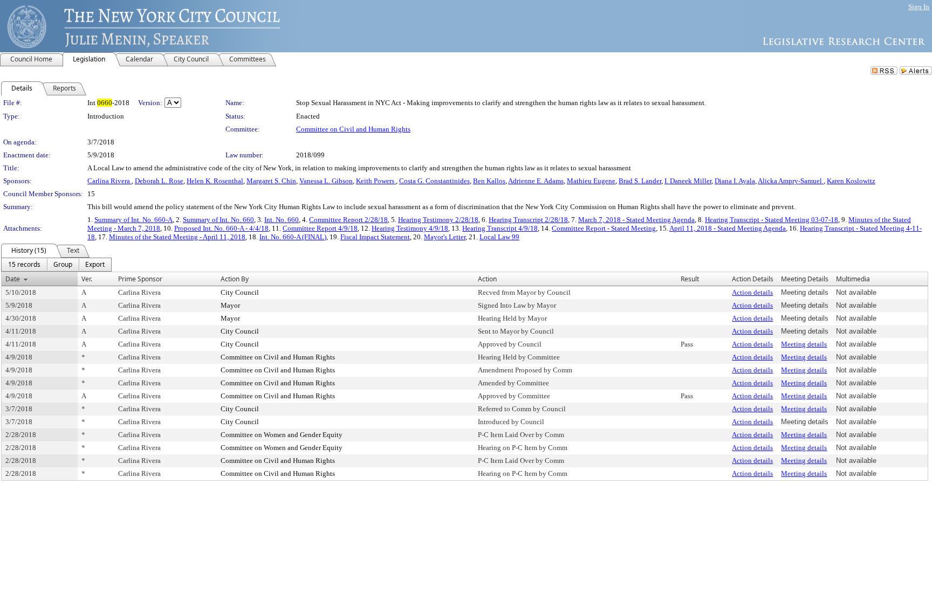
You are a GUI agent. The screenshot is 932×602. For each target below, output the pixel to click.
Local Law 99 (499, 237)
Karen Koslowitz (851, 181)
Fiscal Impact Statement (375, 237)
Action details (752, 292)
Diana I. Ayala (735, 181)
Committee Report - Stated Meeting (604, 228)
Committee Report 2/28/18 (348, 220)
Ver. (86, 278)
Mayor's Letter (444, 237)
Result (690, 278)
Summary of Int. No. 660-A (133, 220)
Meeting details (804, 344)
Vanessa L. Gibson (326, 181)
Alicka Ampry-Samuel (791, 181)
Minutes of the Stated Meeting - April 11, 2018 (177, 237)
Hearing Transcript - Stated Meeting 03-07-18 (771, 220)
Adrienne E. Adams (536, 181)
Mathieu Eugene (591, 181)
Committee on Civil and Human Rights (353, 129)
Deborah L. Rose (159, 181)
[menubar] (56, 265)
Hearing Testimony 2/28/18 (438, 220)
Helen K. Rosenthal (215, 181)
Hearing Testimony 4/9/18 (410, 228)
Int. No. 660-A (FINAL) (292, 237)
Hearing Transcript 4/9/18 (500, 228)
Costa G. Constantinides (434, 181)
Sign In (918, 7)
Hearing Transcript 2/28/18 (528, 220)
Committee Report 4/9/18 (320, 228)
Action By (235, 278)
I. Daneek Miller (687, 181)
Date (12, 278)
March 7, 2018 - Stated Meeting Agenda (636, 220)
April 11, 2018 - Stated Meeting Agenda (727, 228)
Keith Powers (376, 181)
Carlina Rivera (109, 181)
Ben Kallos (489, 181)
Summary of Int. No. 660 (218, 220)
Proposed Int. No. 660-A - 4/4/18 (221, 228)
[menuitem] (24, 264)
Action (487, 278)
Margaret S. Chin (271, 181)
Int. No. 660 (281, 220)
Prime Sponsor (140, 278)
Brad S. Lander (640, 181)
